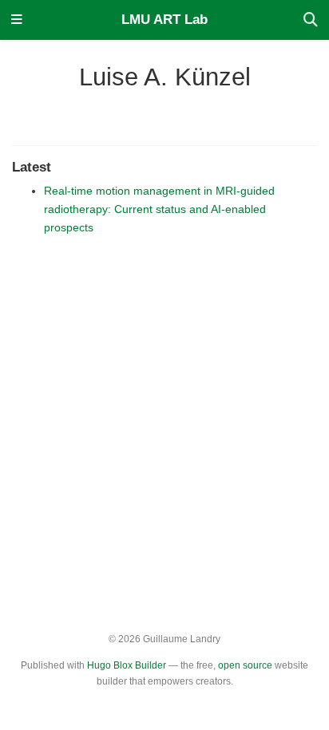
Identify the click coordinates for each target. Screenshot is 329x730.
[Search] (310, 20)
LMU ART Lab (164, 19)
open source (245, 665)
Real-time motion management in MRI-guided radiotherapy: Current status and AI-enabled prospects (159, 209)
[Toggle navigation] (16, 20)
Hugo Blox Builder (126, 665)
